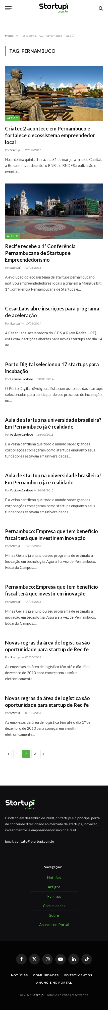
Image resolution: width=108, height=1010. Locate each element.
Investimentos (78, 975)
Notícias (19, 975)
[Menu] (8, 8)
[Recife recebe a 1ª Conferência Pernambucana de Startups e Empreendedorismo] (54, 211)
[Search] (100, 8)
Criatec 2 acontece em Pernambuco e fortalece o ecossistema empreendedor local (50, 135)
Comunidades (46, 975)
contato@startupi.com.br (34, 841)
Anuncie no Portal (54, 982)
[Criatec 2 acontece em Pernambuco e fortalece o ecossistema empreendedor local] (54, 93)
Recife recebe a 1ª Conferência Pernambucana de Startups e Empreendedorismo (40, 253)
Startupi (38, 995)
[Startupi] (54, 8)
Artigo (12, 118)
